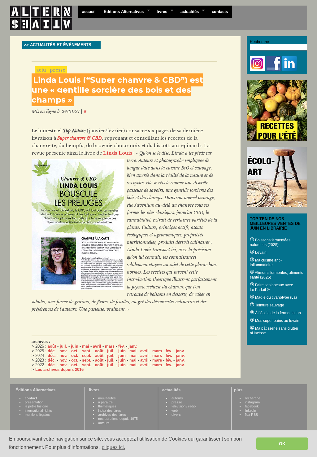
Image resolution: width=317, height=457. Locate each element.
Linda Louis (117, 153)
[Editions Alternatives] (44, 18)
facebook (252, 406)
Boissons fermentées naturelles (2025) (270, 242)
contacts (220, 11)
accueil (89, 11)
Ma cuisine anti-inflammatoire (266, 262)
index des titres (109, 410)
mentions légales (37, 414)
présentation (34, 402)
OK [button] (282, 443)
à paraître (105, 402)
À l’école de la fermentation (277, 313)
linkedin (250, 410)
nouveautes (107, 398)
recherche (252, 398)
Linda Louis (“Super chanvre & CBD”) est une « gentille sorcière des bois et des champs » (117, 90)
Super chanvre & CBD (79, 138)
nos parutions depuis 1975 (118, 418)
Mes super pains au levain (276, 321)
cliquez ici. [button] (113, 447)
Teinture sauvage (269, 305)
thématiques (107, 406)
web (175, 410)
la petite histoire (36, 406)
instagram (252, 402)
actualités (187, 11)
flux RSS (251, 414)
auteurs (104, 423)
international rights (38, 410)
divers (176, 414)
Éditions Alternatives (122, 11)
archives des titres (112, 414)
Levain (260, 252)
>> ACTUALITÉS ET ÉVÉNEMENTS (57, 44)
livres (160, 11)
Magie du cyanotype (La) (275, 297)
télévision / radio (184, 406)
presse (177, 402)
